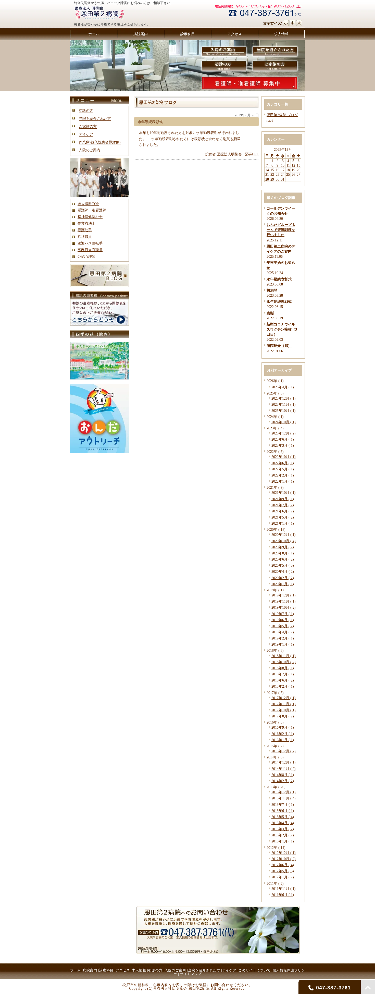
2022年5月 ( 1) (282, 469)
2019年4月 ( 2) (282, 632)
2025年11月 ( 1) (283, 404)
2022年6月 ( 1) (282, 463)
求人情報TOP (88, 204)
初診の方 (86, 110)
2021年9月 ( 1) (282, 499)
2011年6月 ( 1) (282, 895)
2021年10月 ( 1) (283, 493)
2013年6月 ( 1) (282, 811)
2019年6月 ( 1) (282, 620)
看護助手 (85, 230)
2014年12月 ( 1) (283, 762)
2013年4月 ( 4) (282, 823)
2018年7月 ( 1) (282, 674)
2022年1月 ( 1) (282, 481)
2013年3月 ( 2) (282, 829)
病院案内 (90, 970)
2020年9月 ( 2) (282, 547)
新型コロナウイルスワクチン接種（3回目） (282, 329)
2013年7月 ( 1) (282, 804)
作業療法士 (86, 223)
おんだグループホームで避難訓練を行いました (281, 230)
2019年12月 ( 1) (283, 595)
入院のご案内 (89, 150)
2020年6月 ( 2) (282, 559)
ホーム (75, 970)
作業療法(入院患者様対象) (100, 142)
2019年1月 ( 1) (282, 644)
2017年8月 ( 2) (282, 716)
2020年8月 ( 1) (282, 553)
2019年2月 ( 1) (282, 638)
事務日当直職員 (90, 250)
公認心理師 (86, 256)
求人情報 (139, 970)
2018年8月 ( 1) (282, 668)
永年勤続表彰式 (279, 279)
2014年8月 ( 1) (282, 775)
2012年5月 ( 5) (282, 871)
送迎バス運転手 (90, 243)
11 (288, 165)
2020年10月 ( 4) (283, 541)
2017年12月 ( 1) (283, 698)
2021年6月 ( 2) (282, 511)
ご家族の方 (88, 126)
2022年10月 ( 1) (283, 457)
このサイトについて (255, 970)
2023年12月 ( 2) (283, 433)
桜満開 (272, 290)
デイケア (86, 134)
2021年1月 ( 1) (282, 523)
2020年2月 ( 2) (282, 578)
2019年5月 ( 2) (282, 626)
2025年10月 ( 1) (283, 411)
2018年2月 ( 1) (282, 686)
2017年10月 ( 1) (283, 710)
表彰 (270, 313)
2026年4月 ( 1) (282, 387)
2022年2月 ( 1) (282, 475)
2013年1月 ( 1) (282, 841)
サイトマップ (191, 974)
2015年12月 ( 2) (283, 751)
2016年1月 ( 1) (282, 740)
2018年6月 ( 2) (282, 680)
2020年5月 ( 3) (282, 565)
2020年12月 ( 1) (283, 535)
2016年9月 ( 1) (282, 727)
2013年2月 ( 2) (282, 835)
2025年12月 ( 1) (283, 398)
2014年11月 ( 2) (283, 769)
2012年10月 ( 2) (283, 859)
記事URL (252, 154)
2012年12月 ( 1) (283, 853)
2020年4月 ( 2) (282, 571)
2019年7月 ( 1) (282, 614)
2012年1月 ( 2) (282, 877)
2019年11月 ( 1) (283, 601)
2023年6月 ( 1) (282, 439)
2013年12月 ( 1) (283, 792)
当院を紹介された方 (95, 118)
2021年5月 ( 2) (282, 517)
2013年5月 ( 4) (282, 817)
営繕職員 (85, 237)
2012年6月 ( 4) (282, 865)
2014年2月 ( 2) (282, 781)
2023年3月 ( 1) (282, 445)
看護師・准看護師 (92, 210)
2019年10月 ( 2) (283, 607)
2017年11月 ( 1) (283, 704)
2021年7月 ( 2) (282, 505)
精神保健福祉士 (90, 217)
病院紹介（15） (279, 346)
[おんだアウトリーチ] (99, 452)
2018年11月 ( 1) (283, 656)
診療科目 (106, 970)
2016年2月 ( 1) (282, 734)
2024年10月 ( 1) (283, 422)
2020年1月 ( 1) (282, 584)
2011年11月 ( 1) (283, 889)
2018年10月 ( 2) (283, 662)
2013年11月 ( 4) (283, 798)
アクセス (123, 970)
